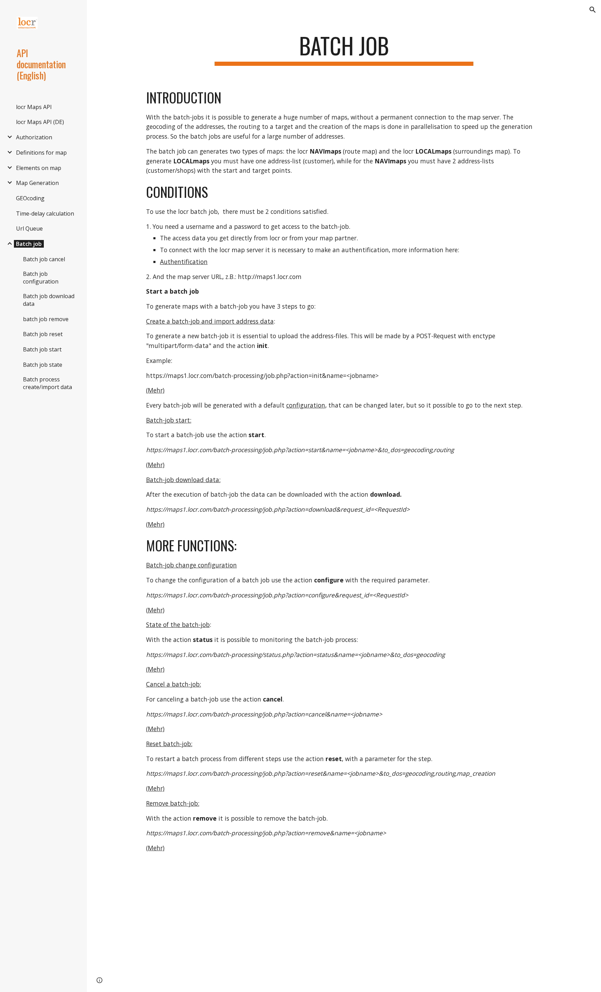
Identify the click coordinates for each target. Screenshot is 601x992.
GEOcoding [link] (30, 198)
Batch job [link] (29, 244)
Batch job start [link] (42, 349)
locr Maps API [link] (34, 107)
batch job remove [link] (46, 319)
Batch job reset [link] (43, 334)
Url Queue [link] (29, 228)
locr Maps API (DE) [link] (40, 122)
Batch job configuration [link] (40, 277)
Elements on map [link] (38, 168)
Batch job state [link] (42, 365)
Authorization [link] (34, 137)
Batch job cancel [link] (44, 259)
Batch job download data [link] (48, 300)
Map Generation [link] (37, 183)
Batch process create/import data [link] (47, 383)
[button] (592, 9)
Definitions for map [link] (41, 152)
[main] (344, 49)
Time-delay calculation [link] (45, 213)
